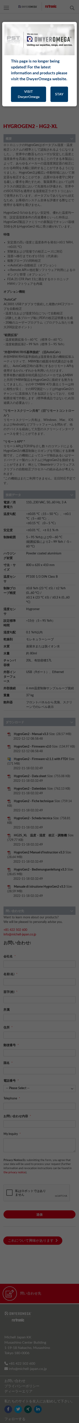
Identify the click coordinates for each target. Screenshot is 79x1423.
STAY (59, 94)
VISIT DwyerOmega (29, 94)
